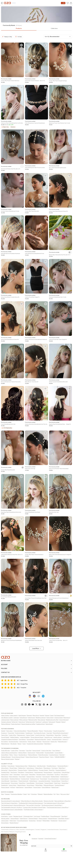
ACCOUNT (4, 664)
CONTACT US (5, 672)
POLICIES (4, 668)
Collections (54, 28)
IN (71, 846)
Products (19, 28)
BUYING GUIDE (5, 660)
